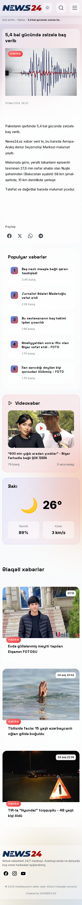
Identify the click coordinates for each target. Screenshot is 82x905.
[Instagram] (14, 873)
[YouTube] (23, 873)
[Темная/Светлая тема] (47, 8)
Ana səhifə (8, 19)
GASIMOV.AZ (48, 893)
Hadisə (21, 19)
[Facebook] (6, 873)
